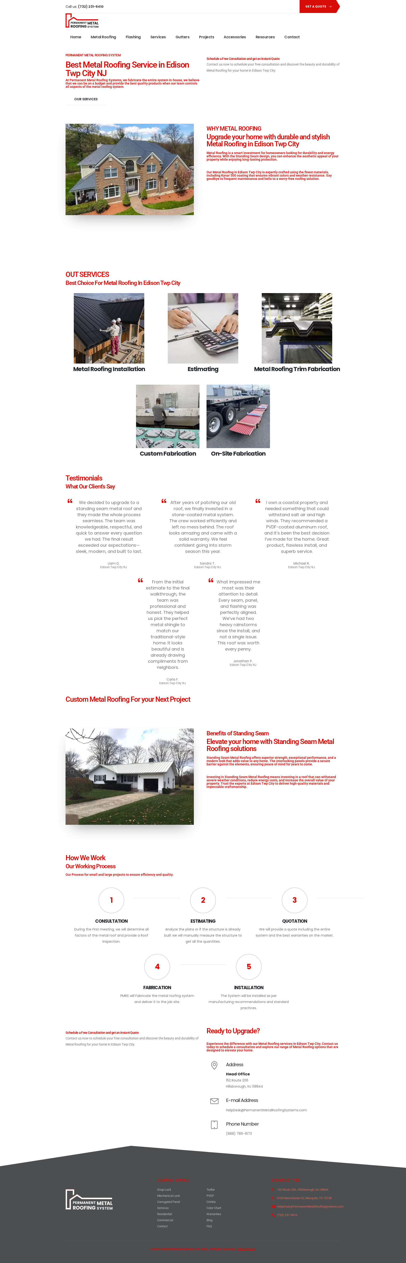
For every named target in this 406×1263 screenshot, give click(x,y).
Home (75, 37)
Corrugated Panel (168, 1202)
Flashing (133, 37)
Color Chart (214, 1208)
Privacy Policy (246, 1249)
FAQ (209, 1226)
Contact (292, 37)
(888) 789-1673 (239, 1133)
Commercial (165, 1220)
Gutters (183, 37)
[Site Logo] (82, 20)
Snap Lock (164, 1189)
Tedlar (211, 1189)
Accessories (235, 37)
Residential (164, 1214)
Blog (209, 1220)
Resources (265, 37)
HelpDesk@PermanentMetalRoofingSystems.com (266, 1110)
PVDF (210, 1195)
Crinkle (211, 1202)
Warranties (214, 1214)
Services (158, 37)
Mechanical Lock (168, 1195)
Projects (206, 37)
